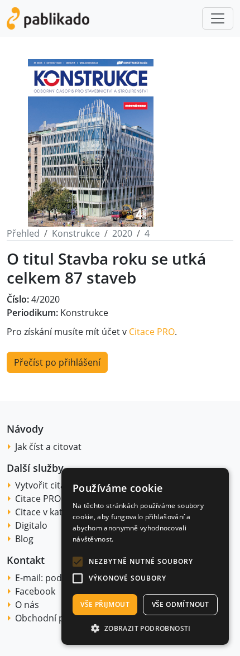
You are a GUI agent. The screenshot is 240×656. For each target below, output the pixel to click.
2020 (122, 233)
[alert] (145, 556)
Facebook (35, 591)
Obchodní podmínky (57, 618)
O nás (27, 604)
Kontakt (26, 560)
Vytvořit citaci (43, 485)
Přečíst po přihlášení (57, 362)
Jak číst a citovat (48, 446)
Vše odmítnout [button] (180, 604)
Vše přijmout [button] (104, 604)
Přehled (23, 233)
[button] (77, 561)
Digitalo (31, 525)
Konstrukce (76, 233)
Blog (24, 539)
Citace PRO (152, 331)
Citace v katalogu (50, 512)
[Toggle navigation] (217, 18)
